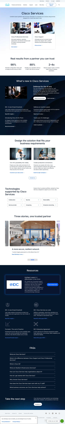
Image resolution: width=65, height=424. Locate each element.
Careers (20, 413)
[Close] (35, 418)
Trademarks (55, 417)
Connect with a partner (28, 413)
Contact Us (14, 413)
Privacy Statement (6, 421)
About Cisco (7, 413)
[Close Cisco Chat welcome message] (45, 420)
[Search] (59, 5)
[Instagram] (59, 413)
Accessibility (48, 417)
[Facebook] (46, 413)
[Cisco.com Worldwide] (7, 5)
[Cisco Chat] (62, 421)
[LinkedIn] (52, 413)
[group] (32, 238)
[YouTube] (56, 413)
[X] (49, 413)
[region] (18, 420)
